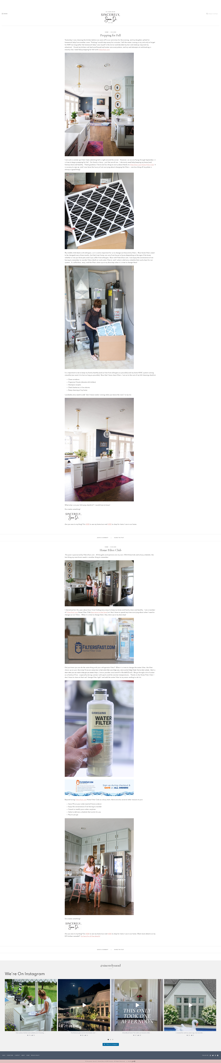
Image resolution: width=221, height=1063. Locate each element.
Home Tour (10, 1055)
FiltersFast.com (104, 49)
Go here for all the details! (90, 936)
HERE (87, 524)
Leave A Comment (102, 537)
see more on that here (99, 612)
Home (106, 32)
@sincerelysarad (110, 965)
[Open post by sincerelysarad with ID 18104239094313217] (190, 1005)
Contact (17, 1055)
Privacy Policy (35, 1055)
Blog (4, 1055)
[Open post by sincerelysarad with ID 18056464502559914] (31, 1005)
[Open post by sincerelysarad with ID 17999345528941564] (84, 1005)
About (23, 1055)
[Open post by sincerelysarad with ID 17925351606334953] (137, 1005)
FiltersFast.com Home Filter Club (142, 165)
